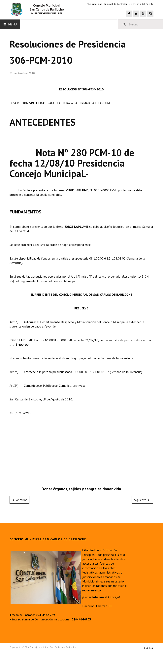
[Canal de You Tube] (143, 14)
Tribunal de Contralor (115, 3)
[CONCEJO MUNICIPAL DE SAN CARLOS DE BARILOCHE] (38, 9)
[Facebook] (129, 14)
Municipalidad (94, 3)
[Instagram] (150, 14)
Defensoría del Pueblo (141, 3)
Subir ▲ (148, 647)
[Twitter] (136, 14)
